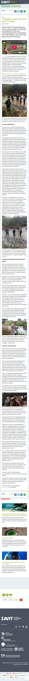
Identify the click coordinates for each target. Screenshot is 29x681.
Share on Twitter (18, 11)
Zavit (9, 2)
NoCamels (5, 487)
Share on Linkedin (21, 11)
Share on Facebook (16, 11)
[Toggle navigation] (26, 2)
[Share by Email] (11, 10)
